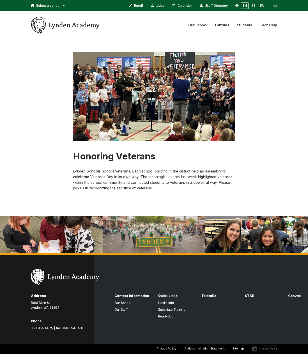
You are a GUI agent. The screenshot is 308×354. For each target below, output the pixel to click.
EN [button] (244, 5)
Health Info (166, 303)
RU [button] (262, 5)
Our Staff (121, 309)
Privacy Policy (166, 348)
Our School (123, 303)
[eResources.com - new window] (264, 348)
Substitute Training (172, 309)
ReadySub (166, 316)
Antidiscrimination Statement (204, 348)
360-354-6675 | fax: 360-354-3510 (57, 328)
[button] (275, 5)
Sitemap (238, 348)
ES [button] (253, 5)
